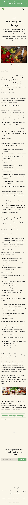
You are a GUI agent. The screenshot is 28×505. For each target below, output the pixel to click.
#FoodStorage (4, 415)
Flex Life (14, 18)
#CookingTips (13, 417)
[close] (26, 3)
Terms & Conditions (7, 491)
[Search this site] (23, 9)
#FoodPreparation (20, 413)
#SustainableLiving (21, 417)
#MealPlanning (5, 417)
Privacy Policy (17, 488)
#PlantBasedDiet (5, 413)
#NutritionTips (20, 415)
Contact (10, 493)
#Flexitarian (13, 413)
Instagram (17, 491)
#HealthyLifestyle (5, 419)
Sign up (24, 491)
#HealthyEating (12, 415)
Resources (9, 488)
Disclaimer (17, 493)
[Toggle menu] (26, 9)
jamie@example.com (14, 459)
